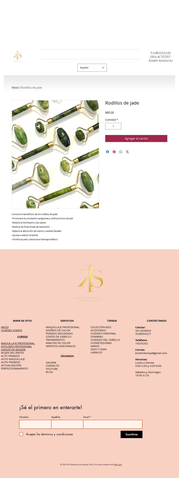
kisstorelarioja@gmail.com (151, 353)
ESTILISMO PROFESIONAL (16, 346)
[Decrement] (108, 126)
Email (86, 417)
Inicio (15, 87)
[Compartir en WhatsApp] (121, 152)
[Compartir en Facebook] (107, 152)
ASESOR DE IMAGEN (13, 349)
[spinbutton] (113, 126)
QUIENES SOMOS (11, 330)
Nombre (23, 417)
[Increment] (118, 126)
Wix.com (118, 464)
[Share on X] (127, 152)
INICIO (5, 327)
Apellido (55, 417)
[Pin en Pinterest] (114, 152)
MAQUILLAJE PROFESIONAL (18, 343)
